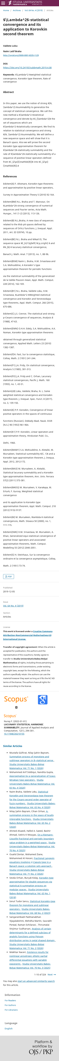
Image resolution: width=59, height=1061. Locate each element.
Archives (17, 10)
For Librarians (11, 1009)
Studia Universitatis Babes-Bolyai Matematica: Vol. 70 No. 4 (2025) (32, 846)
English (9, 1028)
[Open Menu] (3, 3)
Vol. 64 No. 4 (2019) (34, 10)
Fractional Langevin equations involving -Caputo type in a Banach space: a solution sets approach (31, 862)
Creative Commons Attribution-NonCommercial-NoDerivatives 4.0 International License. (27, 635)
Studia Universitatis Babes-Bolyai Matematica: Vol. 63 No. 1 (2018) (29, 893)
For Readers (10, 1000)
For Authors (10, 1005)
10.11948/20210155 (14, 733)
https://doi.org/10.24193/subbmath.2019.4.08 (27, 67)
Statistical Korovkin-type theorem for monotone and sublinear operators (32, 905)
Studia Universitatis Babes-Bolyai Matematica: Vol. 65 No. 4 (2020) (32, 783)
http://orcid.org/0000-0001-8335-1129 (21, 55)
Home (6, 10)
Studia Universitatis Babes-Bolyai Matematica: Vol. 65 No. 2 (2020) (31, 823)
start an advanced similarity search (36, 981)
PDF (10, 576)
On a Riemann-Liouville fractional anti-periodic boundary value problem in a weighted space (31, 838)
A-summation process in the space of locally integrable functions (31, 815)
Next (50, 974)
